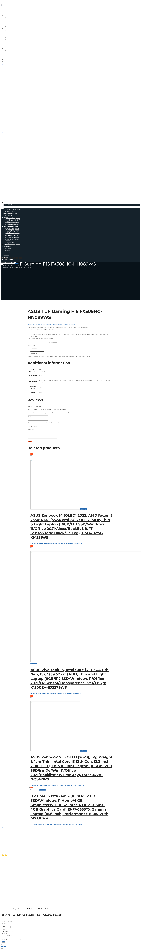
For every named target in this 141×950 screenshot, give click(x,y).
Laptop (6, 267)
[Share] (4, 946)
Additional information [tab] (37, 351)
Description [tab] (33, 348)
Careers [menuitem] (6, 59)
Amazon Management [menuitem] (13, 30)
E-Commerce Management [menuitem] (12, 28)
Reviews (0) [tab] (33, 353)
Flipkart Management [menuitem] (12, 33)
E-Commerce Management (102, 129)
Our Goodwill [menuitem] (8, 48)
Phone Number (6, 931)
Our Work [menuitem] (9, 50)
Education (121, 129)
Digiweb (91, 129)
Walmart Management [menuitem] (13, 46)
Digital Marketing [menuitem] (11, 24)
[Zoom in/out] (1, 946)
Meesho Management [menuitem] (12, 37)
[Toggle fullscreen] (2, 946)
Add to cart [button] (83, 509)
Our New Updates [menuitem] (9, 61)
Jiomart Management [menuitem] (12, 39)
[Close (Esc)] (5, 946)
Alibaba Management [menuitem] (12, 35)
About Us (86, 129)
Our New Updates (134, 129)
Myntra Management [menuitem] (12, 41)
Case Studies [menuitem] (10, 55)
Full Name (5, 927)
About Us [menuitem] (7, 15)
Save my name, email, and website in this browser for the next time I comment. (52, 423)
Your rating (31, 426)
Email (3, 929)
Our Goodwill (114, 129)
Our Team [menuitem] (9, 17)
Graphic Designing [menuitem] (11, 26)
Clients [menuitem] (8, 53)
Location (4, 933)
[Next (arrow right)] (2, 948)
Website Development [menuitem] (13, 22)
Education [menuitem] (7, 57)
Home (2, 267)
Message (4, 939)
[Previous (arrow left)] (1, 948)
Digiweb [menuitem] (6, 19)
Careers (126, 129)
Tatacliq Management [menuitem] (12, 44)
